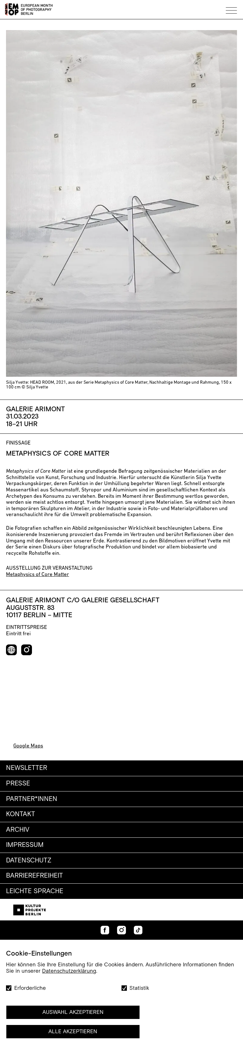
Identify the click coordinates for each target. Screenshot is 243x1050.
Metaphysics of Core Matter (37, 574)
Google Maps (28, 746)
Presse (18, 783)
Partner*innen (31, 799)
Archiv (17, 830)
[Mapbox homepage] (17, 732)
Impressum (25, 845)
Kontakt (20, 814)
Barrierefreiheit (34, 876)
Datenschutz (28, 860)
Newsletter (26, 768)
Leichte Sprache (34, 891)
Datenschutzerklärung (69, 971)
